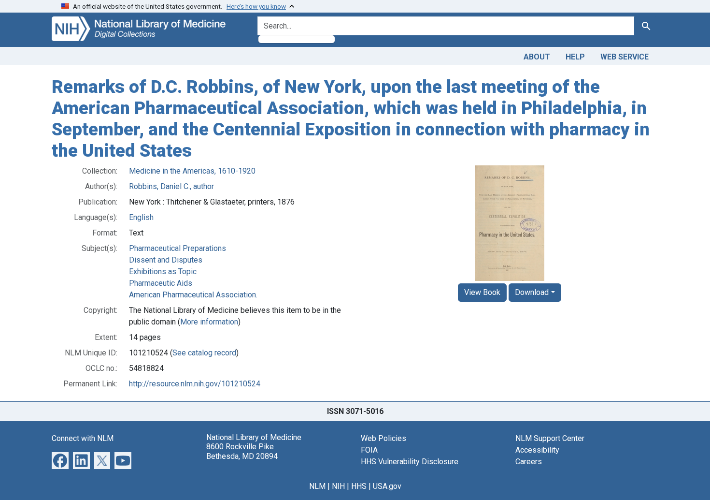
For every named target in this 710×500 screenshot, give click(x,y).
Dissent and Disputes (165, 260)
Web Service (624, 56)
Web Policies (383, 438)
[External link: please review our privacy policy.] (60, 460)
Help (575, 56)
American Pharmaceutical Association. (193, 294)
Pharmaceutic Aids (160, 283)
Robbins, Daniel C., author (171, 186)
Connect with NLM (83, 438)
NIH (338, 486)
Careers (528, 461)
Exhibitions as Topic (163, 271)
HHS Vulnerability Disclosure (409, 461)
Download (532, 292)
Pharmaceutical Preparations (177, 248)
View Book (482, 292)
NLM (317, 486)
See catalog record (204, 352)
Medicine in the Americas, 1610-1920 (192, 171)
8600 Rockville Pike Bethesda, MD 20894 (242, 451)
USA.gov (387, 486)
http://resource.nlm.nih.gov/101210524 (194, 383)
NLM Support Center (549, 438)
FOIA (369, 450)
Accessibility (537, 450)
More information (209, 321)
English (141, 217)
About (537, 56)
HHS (359, 486)
